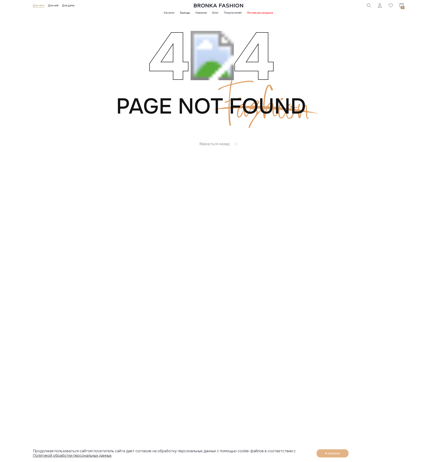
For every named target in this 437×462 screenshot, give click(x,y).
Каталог (169, 13)
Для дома (68, 5)
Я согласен (332, 453)
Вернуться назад (214, 144)
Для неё (53, 5)
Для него (38, 5)
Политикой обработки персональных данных (72, 455)
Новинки (201, 13)
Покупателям (232, 13)
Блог (215, 13)
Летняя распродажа (260, 13)
